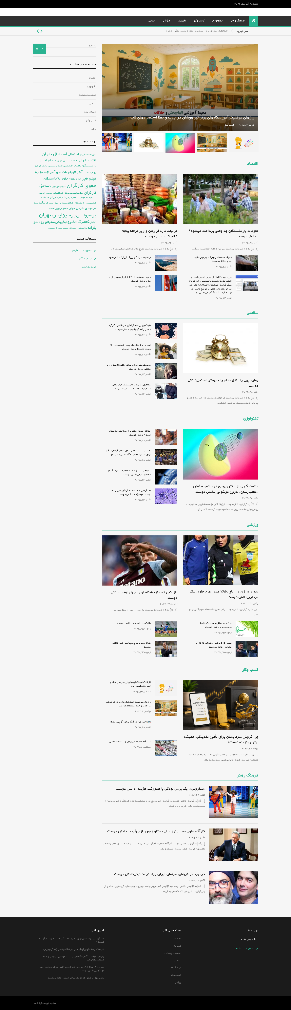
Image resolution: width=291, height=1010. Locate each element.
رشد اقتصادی (58, 193)
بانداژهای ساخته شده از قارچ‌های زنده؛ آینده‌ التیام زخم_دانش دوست (131, 492)
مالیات (43, 202)
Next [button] (38, 31)
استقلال (73, 154)
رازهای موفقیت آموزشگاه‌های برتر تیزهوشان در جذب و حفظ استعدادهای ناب (192, 117)
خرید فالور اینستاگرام (247, 949)
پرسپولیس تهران (57, 214)
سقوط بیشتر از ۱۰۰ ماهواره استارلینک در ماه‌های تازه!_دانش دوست (129, 472)
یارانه (91, 228)
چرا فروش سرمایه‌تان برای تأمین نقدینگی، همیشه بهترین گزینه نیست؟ (221, 739)
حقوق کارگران (81, 185)
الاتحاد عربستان (70, 160)
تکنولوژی (217, 20)
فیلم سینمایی (66, 202)
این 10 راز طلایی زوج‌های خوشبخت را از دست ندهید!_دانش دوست (130, 347)
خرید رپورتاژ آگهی (87, 259)
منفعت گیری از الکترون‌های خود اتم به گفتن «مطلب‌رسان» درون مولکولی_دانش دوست (225, 489)
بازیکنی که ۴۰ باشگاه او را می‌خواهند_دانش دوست (144, 595)
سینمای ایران (73, 198)
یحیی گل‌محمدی (55, 228)
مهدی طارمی (84, 208)
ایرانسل (45, 160)
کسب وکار (199, 20)
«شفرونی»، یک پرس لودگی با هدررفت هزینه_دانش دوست (160, 789)
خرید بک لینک (89, 267)
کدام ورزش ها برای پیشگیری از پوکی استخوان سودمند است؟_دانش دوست (131, 387)
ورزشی (252, 525)
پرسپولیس (86, 215)
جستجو (92, 45)
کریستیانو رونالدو (46, 222)
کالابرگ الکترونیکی (74, 222)
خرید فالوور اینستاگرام (84, 250)
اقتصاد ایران (87, 160)
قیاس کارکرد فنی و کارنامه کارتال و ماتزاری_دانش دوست (214, 645)
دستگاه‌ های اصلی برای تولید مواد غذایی (130, 742)
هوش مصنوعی (67, 208)
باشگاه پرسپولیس (56, 166)
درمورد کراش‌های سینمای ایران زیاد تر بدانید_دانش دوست (159, 874)
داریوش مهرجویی (59, 186)
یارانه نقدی (82, 228)
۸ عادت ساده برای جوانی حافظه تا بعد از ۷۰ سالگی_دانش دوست (129, 367)
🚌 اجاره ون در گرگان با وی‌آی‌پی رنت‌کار (130, 722)
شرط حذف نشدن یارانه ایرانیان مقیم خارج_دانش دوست (213, 259)
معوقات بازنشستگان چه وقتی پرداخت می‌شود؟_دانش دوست (223, 233)
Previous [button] (42, 31)
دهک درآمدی (77, 193)
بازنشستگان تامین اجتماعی (80, 165)
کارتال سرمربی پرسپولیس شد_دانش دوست (131, 645)
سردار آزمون (45, 193)
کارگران (92, 222)
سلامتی (151, 20)
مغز (94, 208)
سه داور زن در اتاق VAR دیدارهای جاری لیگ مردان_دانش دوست (224, 594)
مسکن (35, 203)
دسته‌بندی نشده (87, 95)
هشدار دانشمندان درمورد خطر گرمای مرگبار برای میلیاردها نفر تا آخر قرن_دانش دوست (128, 453)
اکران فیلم (57, 161)
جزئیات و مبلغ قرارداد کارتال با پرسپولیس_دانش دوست (216, 625)
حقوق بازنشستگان (56, 179)
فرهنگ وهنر (237, 20)
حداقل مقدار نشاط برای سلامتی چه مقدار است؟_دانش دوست (130, 433)
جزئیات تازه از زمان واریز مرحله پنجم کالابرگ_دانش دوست (149, 233)
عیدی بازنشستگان (82, 203)
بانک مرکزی (41, 165)
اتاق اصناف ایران (88, 154)
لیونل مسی (53, 203)
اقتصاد (182, 20)
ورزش (166, 20)
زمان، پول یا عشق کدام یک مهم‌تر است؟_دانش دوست (223, 383)
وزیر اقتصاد (53, 208)
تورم (78, 171)
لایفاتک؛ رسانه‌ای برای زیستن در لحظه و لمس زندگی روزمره (196, 31)
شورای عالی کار (58, 197)
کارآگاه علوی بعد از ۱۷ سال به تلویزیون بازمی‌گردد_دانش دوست (156, 831)
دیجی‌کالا (68, 193)
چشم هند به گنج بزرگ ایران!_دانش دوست (128, 257)
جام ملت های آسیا (61, 172)
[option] (130, 30)
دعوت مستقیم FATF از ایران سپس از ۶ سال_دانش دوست (130, 279)
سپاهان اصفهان (88, 198)
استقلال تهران (54, 154)
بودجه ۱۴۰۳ (89, 172)
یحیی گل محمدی (69, 228)
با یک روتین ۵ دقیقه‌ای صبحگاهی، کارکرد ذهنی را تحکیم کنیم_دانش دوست (129, 327)
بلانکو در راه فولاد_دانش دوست (134, 623)
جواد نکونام (75, 178)
